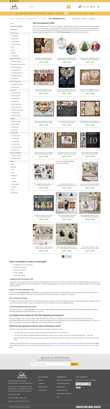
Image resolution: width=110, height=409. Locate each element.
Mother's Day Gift (16, 107)
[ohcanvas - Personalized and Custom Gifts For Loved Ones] (14, 6)
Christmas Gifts (16, 96)
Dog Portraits (15, 87)
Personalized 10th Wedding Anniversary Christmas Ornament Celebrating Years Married (90, 60)
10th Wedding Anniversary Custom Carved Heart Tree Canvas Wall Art (90, 216)
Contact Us (41, 383)
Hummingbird (15, 184)
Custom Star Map (16, 147)
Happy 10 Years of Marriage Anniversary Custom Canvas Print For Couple (90, 90)
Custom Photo (16, 144)
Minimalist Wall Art (17, 76)
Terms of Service (43, 387)
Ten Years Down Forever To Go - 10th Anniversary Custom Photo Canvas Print (66, 154)
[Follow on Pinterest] (15, 1)
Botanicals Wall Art (17, 67)
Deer (13, 164)
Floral (13, 190)
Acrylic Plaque (15, 41)
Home (17, 13)
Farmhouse (15, 192)
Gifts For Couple (16, 121)
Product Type (33, 13)
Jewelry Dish (15, 36)
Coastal (14, 187)
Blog (85, 13)
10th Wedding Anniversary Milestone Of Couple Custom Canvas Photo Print (90, 122)
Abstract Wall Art (16, 61)
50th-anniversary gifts (80, 345)
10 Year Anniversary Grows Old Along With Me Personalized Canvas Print (43, 153)
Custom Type (14, 133)
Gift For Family (15, 124)
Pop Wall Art (15, 78)
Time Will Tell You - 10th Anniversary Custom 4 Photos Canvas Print (43, 247)
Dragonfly (14, 175)
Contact (91, 13)
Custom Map (15, 141)
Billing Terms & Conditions (64, 393)
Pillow (13, 50)
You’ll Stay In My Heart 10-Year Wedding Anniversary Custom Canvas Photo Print (67, 185)
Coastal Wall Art (16, 70)
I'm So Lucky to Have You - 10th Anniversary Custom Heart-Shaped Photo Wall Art (90, 248)
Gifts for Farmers (16, 158)
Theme (12, 161)
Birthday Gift (15, 101)
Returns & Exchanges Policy (64, 380)
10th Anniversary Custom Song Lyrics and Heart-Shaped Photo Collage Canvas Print (43, 123)
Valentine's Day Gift (17, 110)
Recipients (51, 13)
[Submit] (68, 7)
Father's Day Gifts (16, 104)
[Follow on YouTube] (17, 1)
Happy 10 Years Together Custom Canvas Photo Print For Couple (43, 90)
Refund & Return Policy (63, 383)
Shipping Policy (61, 387)
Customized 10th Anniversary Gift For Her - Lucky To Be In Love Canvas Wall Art (67, 248)
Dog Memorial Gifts (17, 84)
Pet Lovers (59, 13)
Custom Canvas (16, 44)
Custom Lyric (15, 138)
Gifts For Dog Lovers (15, 81)
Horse (13, 178)
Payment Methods (62, 390)
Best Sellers (23, 13)
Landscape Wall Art (17, 73)
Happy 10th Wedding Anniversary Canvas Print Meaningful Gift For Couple (43, 60)
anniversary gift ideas (51, 343)
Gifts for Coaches (17, 155)
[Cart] (98, 7)
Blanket (14, 53)
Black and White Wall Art (18, 64)
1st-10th (44, 19)
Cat (13, 170)
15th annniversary (55, 345)
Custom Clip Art (16, 135)
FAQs (58, 397)
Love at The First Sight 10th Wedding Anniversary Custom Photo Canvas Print (89, 185)
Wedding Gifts (16, 113)
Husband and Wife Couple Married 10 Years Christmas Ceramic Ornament (66, 59)
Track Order (78, 13)
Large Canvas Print (15, 58)
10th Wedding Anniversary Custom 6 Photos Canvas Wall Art (43, 184)
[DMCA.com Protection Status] (89, 387)
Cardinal (14, 181)
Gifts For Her (15, 127)
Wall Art (71, 13)
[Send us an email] (13, 1)
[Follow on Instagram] (10, 1)
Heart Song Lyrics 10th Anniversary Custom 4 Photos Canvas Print (90, 153)
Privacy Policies (42, 390)
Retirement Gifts (16, 115)
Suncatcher (15, 38)
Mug (13, 47)
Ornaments (15, 56)
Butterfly (14, 167)
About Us (40, 380)
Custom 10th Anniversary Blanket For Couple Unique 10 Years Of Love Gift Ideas (66, 91)
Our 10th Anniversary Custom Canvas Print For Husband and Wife (43, 216)
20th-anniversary (66, 345)
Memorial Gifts (16, 98)
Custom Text (15, 150)
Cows (13, 173)
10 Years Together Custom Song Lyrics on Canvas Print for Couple (67, 122)
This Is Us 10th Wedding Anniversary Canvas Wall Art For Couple (67, 216)
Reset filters (13, 29)
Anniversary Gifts (32, 19)
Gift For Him (15, 130)
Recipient (12, 118)
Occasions (42, 13)
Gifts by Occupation (15, 153)
